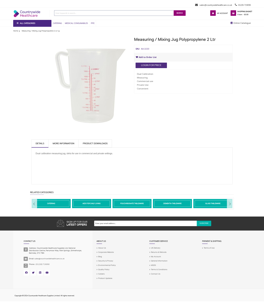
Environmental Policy (107, 265)
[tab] (40, 144)
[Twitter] (33, 272)
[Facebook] (26, 272)
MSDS (153, 265)
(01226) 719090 (43, 264)
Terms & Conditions (159, 269)
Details (40, 143)
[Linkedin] (40, 272)
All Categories (27, 23)
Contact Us (155, 274)
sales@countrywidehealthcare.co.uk (215, 5)
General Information (159, 261)
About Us (102, 248)
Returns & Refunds (159, 252)
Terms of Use (209, 248)
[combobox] (114, 13)
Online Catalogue (242, 23)
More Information (63, 143)
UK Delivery (155, 248)
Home (15, 31)
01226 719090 (244, 5)
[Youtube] (47, 272)
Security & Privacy (105, 261)
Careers (101, 274)
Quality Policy (103, 269)
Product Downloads (95, 143)
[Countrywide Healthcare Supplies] (27, 10)
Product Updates (105, 278)
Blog (100, 257)
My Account (222, 13)
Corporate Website (106, 252)
